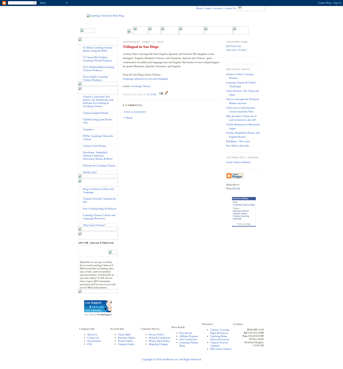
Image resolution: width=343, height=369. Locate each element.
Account (217, 8)
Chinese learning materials (241, 217)
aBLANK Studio (236, 50)
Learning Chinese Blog (244, 205)
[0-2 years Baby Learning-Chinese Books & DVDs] (81, 47)
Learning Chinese (140, 86)
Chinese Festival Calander (219, 344)
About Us (92, 334)
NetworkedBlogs (241, 198)
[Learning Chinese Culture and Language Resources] (81, 215)
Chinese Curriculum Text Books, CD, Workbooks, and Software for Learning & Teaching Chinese (98, 101)
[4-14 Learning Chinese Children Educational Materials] (81, 67)
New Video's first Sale (237, 145)
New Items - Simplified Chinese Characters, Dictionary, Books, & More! (98, 155)
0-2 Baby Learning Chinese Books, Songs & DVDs (98, 49)
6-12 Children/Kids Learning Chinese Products (98, 69)
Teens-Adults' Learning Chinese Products (95, 78)
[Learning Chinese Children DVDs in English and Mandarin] (81, 135)
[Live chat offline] (98, 311)
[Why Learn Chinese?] (81, 224)
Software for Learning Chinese (99, 165)
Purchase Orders (126, 337)
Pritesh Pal (234, 46)
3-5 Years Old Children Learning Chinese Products (97, 59)
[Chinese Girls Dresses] (81, 145)
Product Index (125, 340)
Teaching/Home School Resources (219, 338)
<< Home (128, 117)
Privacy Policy (156, 334)
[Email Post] (161, 94)
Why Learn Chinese (220, 348)
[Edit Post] (166, 94)
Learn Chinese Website (238, 162)
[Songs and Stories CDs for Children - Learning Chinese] (81, 119)
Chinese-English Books (95, 112)
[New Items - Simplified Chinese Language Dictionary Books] (81, 152)
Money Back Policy (159, 340)
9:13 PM (152, 94)
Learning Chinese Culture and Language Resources (99, 217)
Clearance (88, 129)
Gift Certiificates (188, 339)
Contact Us (230, 8)
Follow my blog (244, 224)
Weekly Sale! (90, 172)
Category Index (126, 344)
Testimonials (94, 340)
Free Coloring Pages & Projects (99, 208)
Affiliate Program (188, 336)
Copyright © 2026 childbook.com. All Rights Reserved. (172, 359)
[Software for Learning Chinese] (81, 165)
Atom (236, 188)
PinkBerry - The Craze (238, 141)
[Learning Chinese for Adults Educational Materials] (81, 76)
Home (199, 8)
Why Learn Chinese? (94, 225)
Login (207, 8)
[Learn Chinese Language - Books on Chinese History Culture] (81, 112)
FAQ (89, 344)
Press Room (185, 332)
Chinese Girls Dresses (94, 145)
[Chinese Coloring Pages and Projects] (81, 208)
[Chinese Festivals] (81, 198)
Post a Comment (135, 112)
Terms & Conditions (159, 337)
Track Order (124, 334)
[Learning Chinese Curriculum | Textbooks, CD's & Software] (81, 96)
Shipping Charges (158, 344)
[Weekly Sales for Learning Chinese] (81, 172)
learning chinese (241, 211)
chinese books (240, 213)
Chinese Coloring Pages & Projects (219, 331)
